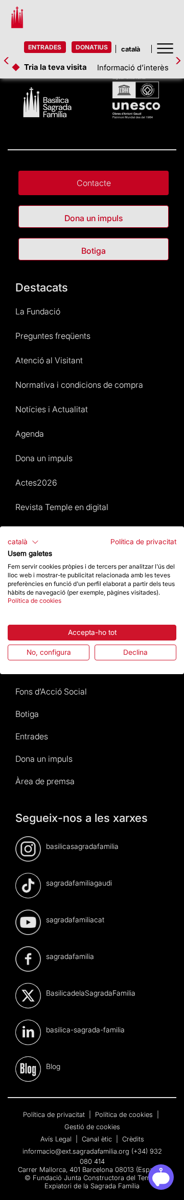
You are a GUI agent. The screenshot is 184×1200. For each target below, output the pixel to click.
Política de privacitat (143, 541)
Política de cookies (34, 600)
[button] (23, 542)
